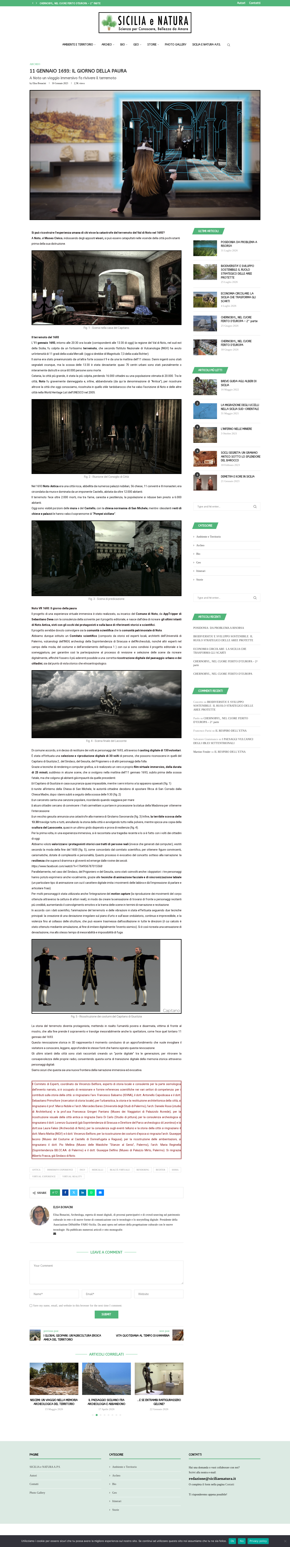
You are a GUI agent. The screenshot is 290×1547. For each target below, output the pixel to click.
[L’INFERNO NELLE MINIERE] (205, 435)
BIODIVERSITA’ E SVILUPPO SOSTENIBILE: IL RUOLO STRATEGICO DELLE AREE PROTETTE (237, 271)
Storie (151, 44)
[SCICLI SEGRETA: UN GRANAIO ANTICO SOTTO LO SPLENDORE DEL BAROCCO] (205, 459)
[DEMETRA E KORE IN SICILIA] (205, 483)
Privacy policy (258, 1540)
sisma (175, 1170)
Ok (232, 1540)
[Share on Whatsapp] (91, 1192)
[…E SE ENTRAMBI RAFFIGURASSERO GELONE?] (106, 1379)
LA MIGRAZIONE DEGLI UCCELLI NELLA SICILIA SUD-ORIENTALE (240, 407)
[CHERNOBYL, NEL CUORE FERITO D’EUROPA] (205, 347)
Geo (136, 44)
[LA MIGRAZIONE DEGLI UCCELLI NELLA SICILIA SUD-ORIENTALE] (205, 411)
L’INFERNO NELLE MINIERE (236, 429)
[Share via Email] (100, 1192)
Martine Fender (201, 751)
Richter (160, 1170)
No (242, 1540)
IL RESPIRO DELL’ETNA (231, 730)
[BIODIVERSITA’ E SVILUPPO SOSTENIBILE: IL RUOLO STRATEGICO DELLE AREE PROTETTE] (205, 272)
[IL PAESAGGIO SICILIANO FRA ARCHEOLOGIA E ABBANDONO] (54, 1379)
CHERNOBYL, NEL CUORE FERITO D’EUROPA (63, 3)
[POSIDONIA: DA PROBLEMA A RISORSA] (205, 248)
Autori (241, 3)
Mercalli (97, 1170)
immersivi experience (60, 1170)
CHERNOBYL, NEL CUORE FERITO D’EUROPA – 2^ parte (239, 319)
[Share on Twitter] (74, 1192)
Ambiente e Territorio (77, 44)
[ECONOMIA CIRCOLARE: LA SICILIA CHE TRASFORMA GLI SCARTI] (205, 300)
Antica (36, 1170)
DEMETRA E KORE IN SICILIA (237, 476)
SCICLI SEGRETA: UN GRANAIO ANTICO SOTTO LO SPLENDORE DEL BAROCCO (240, 456)
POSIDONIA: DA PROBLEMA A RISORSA (239, 244)
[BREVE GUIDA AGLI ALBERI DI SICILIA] (205, 387)
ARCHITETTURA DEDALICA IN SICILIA (159, 1400)
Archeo (107, 44)
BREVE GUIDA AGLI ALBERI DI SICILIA (238, 383)
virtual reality (72, 1176)
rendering (143, 1170)
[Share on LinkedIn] (82, 1192)
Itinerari (200, 571)
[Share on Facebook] (65, 1192)
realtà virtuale (120, 1170)
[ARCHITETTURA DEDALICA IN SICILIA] (159, 1379)
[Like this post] (56, 1192)
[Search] (229, 45)
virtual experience (44, 1176)
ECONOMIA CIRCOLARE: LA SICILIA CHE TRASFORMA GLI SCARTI (238, 297)
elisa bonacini (39, 83)
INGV (82, 1170)
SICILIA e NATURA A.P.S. (206, 44)
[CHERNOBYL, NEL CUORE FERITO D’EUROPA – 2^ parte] (205, 323)
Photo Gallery (175, 44)
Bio (122, 44)
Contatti (254, 3)
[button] (32, 3)
